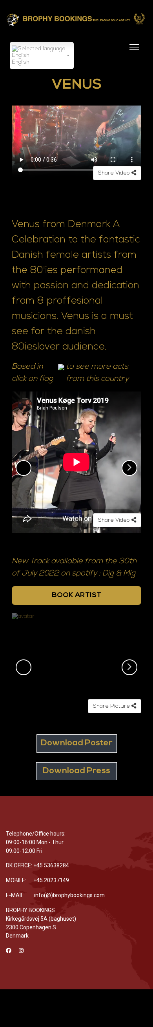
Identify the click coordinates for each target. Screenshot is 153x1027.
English (20, 62)
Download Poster (77, 743)
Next (129, 468)
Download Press (76, 771)
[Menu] (132, 52)
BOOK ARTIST (76, 595)
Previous (23, 468)
